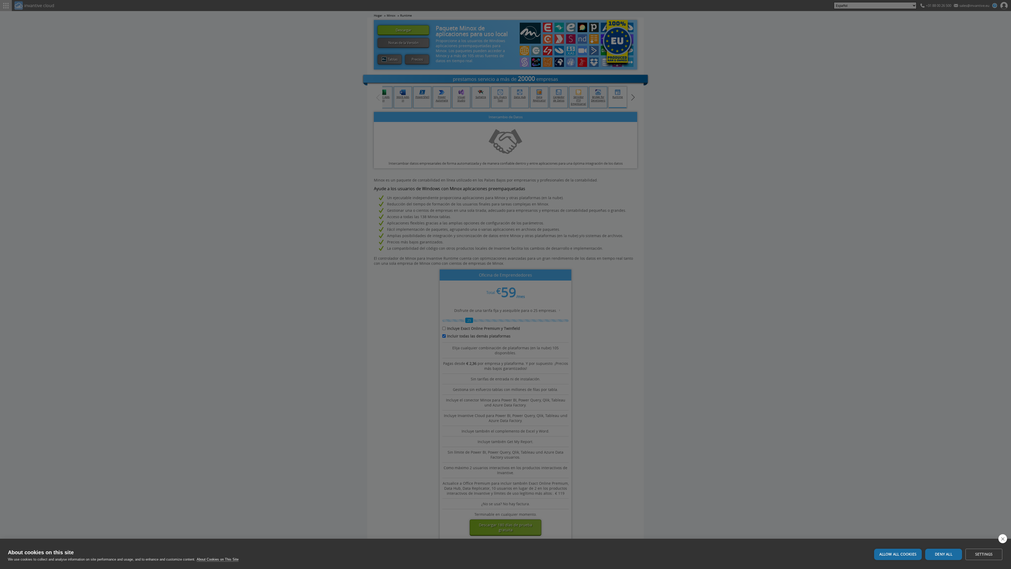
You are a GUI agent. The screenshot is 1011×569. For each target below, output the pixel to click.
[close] (1002, 538)
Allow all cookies (897, 554)
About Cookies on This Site (218, 559)
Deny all (943, 554)
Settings (984, 554)
